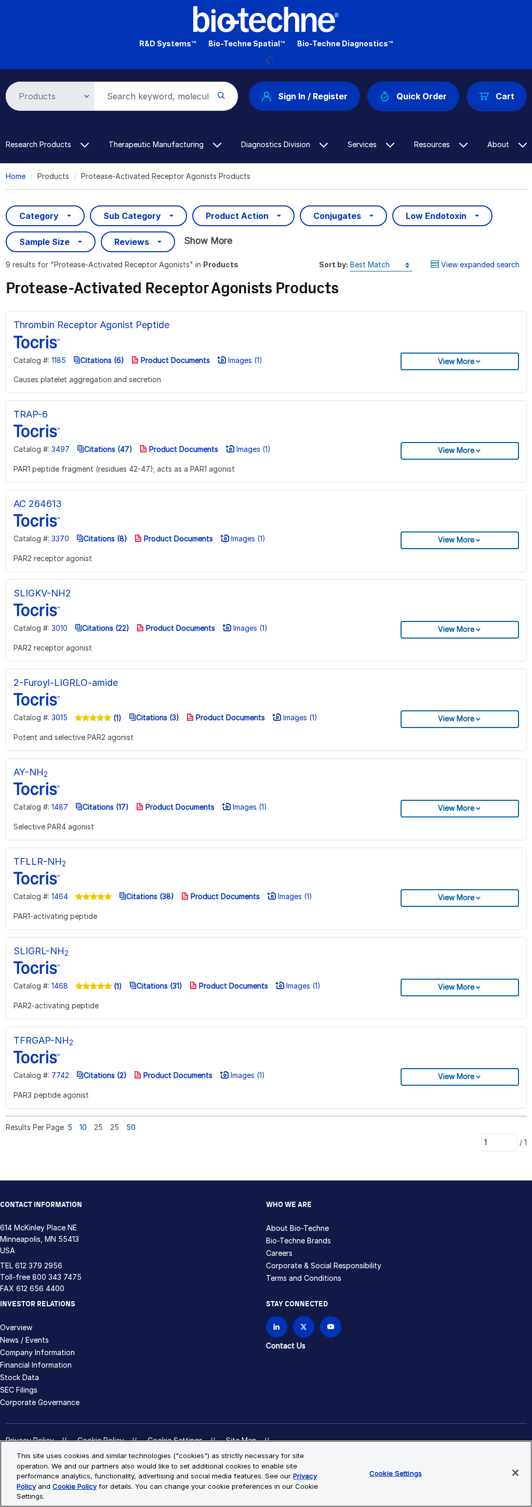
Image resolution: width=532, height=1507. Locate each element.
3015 (59, 717)
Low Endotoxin (436, 216)
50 (131, 1127)
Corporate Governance (39, 1402)
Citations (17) (106, 806)
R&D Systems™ (167, 43)
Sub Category (132, 216)
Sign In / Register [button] (313, 96)
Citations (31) (159, 985)
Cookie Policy (74, 1486)
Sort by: (333, 264)
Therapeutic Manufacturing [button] (157, 144)
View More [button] (456, 361)
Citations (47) (108, 449)
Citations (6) (102, 360)
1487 (59, 806)
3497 (60, 449)
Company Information (37, 1352)
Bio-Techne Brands (298, 1240)
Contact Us (285, 1345)
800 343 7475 (57, 1276)
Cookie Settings (395, 1473)
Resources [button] (433, 144)
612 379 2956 (38, 1265)
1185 (58, 360)
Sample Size (44, 242)
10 (83, 1127)
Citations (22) (105, 627)
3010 (59, 627)
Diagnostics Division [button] (276, 144)
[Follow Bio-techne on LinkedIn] (276, 1326)
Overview (16, 1327)
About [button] (499, 144)
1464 (59, 896)
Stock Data (19, 1377)
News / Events (24, 1339)
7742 (60, 1075)
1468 (59, 985)
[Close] (515, 1472)
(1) (116, 717)
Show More (208, 240)
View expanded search (480, 264)
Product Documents (174, 360)
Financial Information (36, 1364)
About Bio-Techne (297, 1228)
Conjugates (337, 216)
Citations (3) (157, 717)
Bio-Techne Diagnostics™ (345, 43)
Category (39, 216)
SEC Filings (18, 1389)
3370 (60, 538)
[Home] (265, 18)
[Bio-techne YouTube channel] (330, 1326)
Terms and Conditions (303, 1278)
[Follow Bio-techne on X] (303, 1326)
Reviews (131, 242)
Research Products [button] (39, 144)
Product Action (237, 216)
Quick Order (421, 96)
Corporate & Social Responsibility (323, 1265)
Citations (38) (150, 896)
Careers (279, 1253)
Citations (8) (105, 538)
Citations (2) (105, 1075)
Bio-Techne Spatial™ (246, 43)
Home (15, 176)
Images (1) (244, 360)
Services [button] (363, 144)
